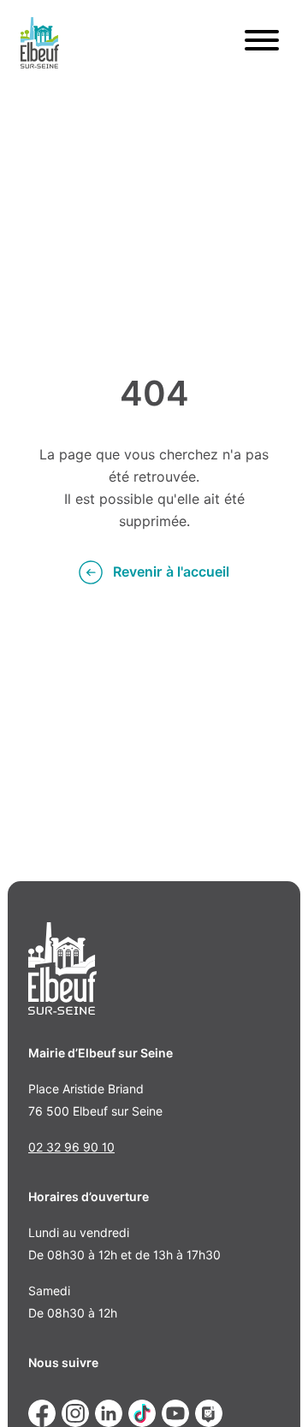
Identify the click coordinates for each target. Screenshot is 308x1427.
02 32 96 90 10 (71, 1147)
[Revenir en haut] (270, 1389)
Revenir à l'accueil (171, 572)
